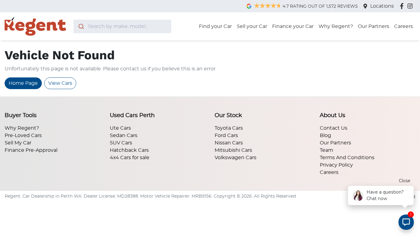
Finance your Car (293, 26)
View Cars (60, 83)
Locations (382, 6)
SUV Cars (121, 142)
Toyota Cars (229, 128)
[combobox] (122, 26)
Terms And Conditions (347, 157)
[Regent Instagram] (411, 6)
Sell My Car (18, 142)
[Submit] (80, 26)
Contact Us (333, 128)
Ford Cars (226, 135)
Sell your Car (252, 26)
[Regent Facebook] (403, 6)
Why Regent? (336, 26)
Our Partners (373, 26)
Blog (325, 135)
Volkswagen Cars (235, 157)
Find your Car (215, 26)
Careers (403, 26)
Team (326, 150)
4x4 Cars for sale (129, 157)
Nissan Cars (229, 142)
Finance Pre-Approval (31, 150)
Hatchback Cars (129, 150)
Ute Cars (120, 128)
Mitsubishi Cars (233, 150)
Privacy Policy (336, 165)
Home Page (23, 83)
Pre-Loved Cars (23, 135)
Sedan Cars (123, 135)
